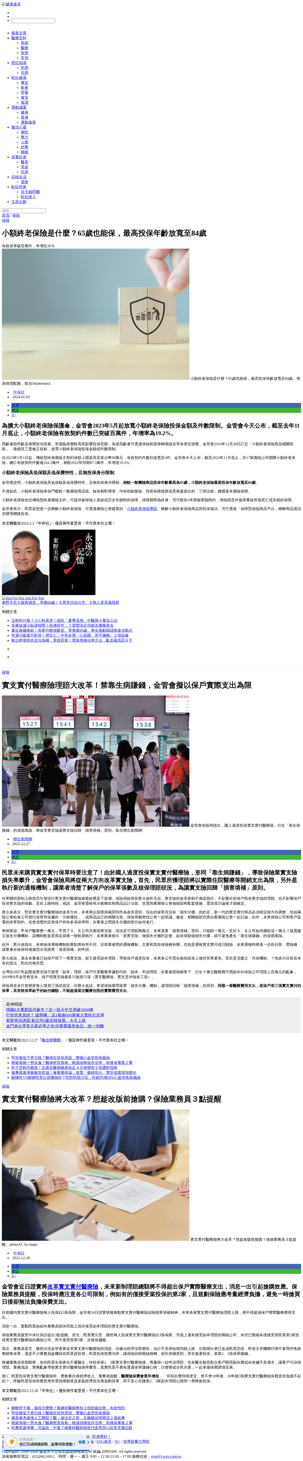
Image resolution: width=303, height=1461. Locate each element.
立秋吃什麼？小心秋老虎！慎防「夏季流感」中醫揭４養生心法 (64, 620)
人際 (24, 142)
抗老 (24, 172)
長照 (24, 53)
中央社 (19, 392)
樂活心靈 (19, 127)
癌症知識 (19, 63)
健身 (24, 112)
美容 (24, 167)
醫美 (24, 162)
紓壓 (24, 147)
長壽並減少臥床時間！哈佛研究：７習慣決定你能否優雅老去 (62, 625)
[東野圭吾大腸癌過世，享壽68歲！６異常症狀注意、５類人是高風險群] (151, 563)
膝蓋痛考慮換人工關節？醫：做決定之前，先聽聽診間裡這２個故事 (68, 1418)
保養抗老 (19, 157)
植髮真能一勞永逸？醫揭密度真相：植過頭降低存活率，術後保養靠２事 (72, 1063)
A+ (13, 415)
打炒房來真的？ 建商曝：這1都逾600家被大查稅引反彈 (55, 1015)
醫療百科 (19, 38)
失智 (24, 58)
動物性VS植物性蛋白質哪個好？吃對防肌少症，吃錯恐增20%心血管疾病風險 (76, 1078)
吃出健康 (19, 78)
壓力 (24, 137)
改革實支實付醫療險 (72, 1287)
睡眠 (24, 152)
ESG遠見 (104, 1441)
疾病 (24, 43)
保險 (16, 215)
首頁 (5, 215)
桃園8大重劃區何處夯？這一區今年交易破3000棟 (49, 1009)
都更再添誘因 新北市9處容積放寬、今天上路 (46, 1020)
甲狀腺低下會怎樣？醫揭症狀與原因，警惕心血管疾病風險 (60, 1058)
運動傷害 (28, 122)
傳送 (15, 410)
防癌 (24, 68)
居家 (24, 182)
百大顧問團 (30, 192)
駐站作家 (19, 187)
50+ (117, 1441)
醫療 (24, 48)
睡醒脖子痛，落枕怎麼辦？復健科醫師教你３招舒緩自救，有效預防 (68, 1408)
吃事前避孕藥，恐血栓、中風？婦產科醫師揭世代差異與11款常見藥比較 (72, 1428)
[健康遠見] (11, 4)
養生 (24, 83)
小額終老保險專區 (142, 509)
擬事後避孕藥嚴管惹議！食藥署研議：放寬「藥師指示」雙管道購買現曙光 (73, 1073)
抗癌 (24, 73)
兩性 (24, 132)
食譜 (24, 102)
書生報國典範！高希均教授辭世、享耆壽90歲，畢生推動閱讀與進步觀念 (72, 630)
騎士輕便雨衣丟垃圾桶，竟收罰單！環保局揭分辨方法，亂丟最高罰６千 (72, 640)
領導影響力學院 (136, 1441)
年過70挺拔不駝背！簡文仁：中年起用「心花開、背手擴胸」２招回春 (70, 635)
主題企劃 (19, 202)
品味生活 (19, 177)
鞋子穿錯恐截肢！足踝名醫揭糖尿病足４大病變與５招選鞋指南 (64, 1068)
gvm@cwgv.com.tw (166, 1456)
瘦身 (24, 117)
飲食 (24, 88)
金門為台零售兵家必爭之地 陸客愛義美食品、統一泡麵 (55, 1026)
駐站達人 (28, 197)
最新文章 (19, 33)
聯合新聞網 (22, 839)
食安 (24, 97)
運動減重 (19, 107)
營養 (24, 93)
